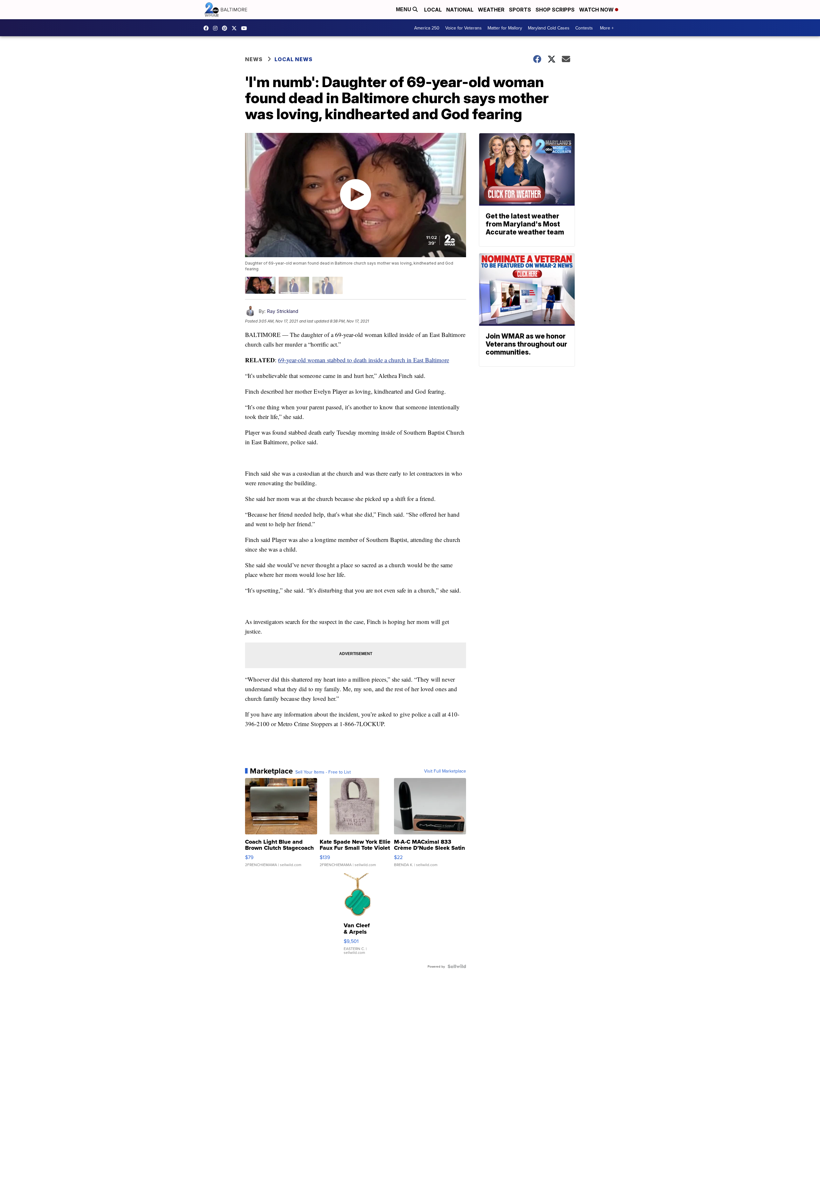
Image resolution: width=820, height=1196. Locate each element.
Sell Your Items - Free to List (323, 772)
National (459, 9)
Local (433, 9)
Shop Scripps (555, 9)
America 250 (426, 28)
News (254, 59)
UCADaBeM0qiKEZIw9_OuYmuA (245, 28)
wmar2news (217, 28)
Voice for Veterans (463, 28)
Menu (404, 9)
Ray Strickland (282, 311)
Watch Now (597, 9)
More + (607, 28)
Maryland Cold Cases (549, 28)
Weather (491, 9)
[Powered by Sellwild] (456, 966)
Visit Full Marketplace (445, 771)
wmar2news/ (207, 28)
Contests (584, 28)
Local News (294, 59)
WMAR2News (226, 28)
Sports (520, 9)
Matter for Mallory (505, 28)
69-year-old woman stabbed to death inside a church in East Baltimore (363, 360)
